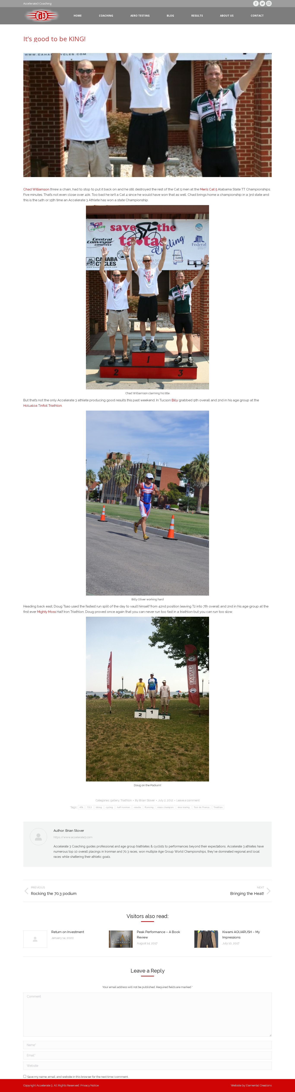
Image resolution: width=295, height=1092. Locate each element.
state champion (165, 807)
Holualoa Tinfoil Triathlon (42, 406)
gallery (114, 800)
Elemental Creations (259, 1085)
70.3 (89, 807)
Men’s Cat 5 (208, 189)
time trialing (184, 807)
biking (99, 807)
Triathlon (126, 800)
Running (149, 807)
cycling (109, 807)
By (145, 800)
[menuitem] (78, 15)
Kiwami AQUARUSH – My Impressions (241, 934)
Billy (175, 400)
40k (81, 807)
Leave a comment (188, 800)
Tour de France (202, 807)
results (137, 807)
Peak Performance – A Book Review (158, 934)
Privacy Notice (89, 1085)
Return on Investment (67, 932)
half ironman (123, 807)
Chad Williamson (36, 189)
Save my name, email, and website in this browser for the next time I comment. (77, 1076)
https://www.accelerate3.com (73, 837)
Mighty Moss (46, 612)
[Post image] (35, 939)
